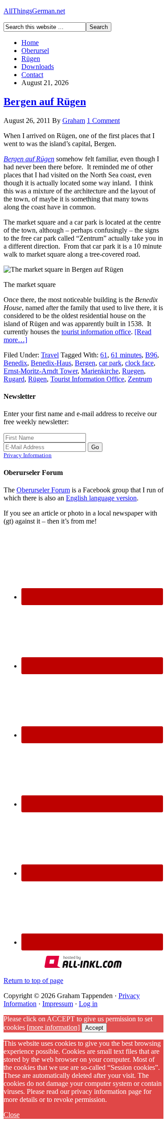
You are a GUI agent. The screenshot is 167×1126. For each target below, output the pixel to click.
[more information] (53, 1027)
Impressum (57, 1003)
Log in (88, 1003)
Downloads (37, 66)
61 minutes (126, 355)
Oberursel (35, 50)
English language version (101, 498)
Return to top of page (33, 980)
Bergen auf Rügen (45, 101)
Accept (94, 1027)
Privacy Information (28, 455)
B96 (151, 355)
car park (110, 363)
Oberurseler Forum (43, 490)
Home (30, 42)
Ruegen (133, 371)
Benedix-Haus (51, 363)
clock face (139, 363)
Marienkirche (99, 371)
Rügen (30, 58)
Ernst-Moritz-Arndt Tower (40, 371)
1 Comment (103, 120)
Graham (73, 120)
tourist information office (96, 332)
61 (103, 355)
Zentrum (140, 379)
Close (12, 1114)
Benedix (15, 363)
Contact (32, 74)
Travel (50, 355)
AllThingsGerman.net (34, 11)
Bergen (85, 363)
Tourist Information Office (87, 379)
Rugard (14, 379)
